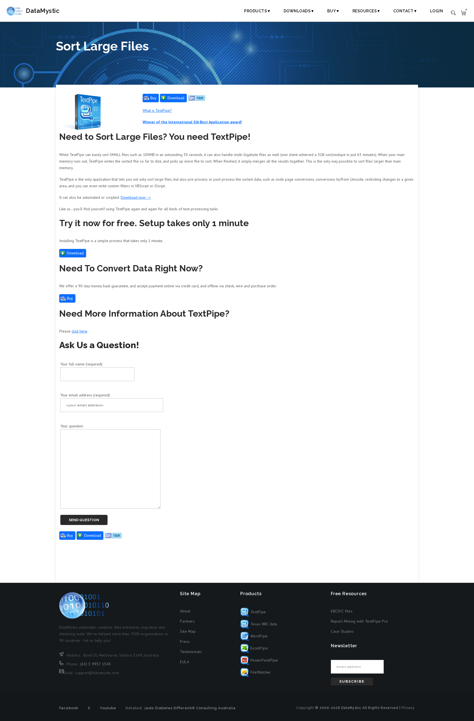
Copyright (305, 708)
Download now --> (136, 197)
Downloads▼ (299, 11)
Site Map (188, 631)
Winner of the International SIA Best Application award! (192, 122)
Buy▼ (333, 11)
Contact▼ (405, 11)
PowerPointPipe (263, 660)
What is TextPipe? (157, 110)
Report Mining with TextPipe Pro (359, 621)
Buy (153, 97)
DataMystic (43, 10)
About (185, 611)
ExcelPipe (258, 648)
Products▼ (257, 11)
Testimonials (191, 651)
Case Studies (342, 631)
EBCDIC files (341, 611)
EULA (184, 661)
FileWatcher (260, 672)
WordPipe (258, 636)
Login (436, 11)
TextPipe (257, 611)
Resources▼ (366, 11)
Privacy (408, 708)
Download (176, 97)
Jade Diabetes (158, 708)
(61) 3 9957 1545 (95, 664)
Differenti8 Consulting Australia (205, 708)
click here (79, 331)
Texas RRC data (263, 623)
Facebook (68, 708)
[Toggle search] (453, 12)
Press (185, 641)
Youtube (108, 708)
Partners (187, 621)
